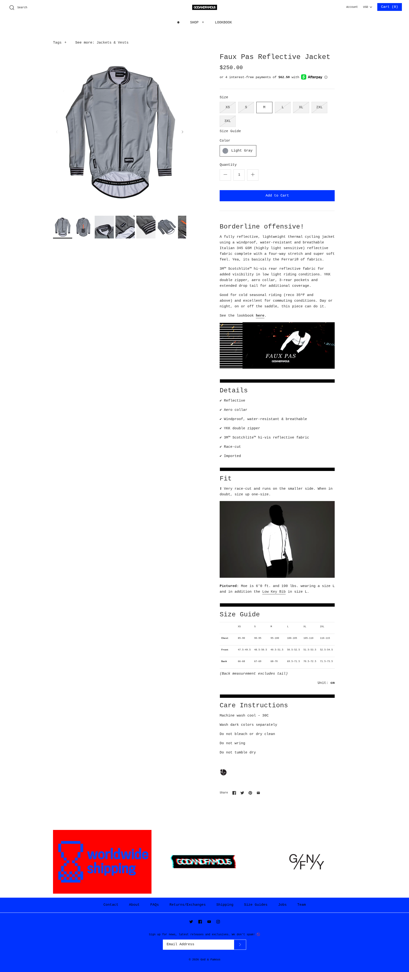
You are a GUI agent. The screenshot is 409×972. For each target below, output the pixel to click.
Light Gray (242, 151)
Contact (110, 905)
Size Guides (255, 905)
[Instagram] (218, 921)
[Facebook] (200, 921)
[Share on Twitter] (242, 793)
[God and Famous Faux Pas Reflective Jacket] (62, 227)
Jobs (282, 905)
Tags (60, 43)
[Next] (182, 132)
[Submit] (240, 945)
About (134, 905)
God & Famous (210, 959)
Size (224, 97)
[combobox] (367, 5)
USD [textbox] (367, 6)
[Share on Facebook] (234, 793)
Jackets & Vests (113, 43)
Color (225, 141)
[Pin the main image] (250, 793)
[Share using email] (258, 793)
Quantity (228, 165)
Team (301, 905)
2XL (319, 107)
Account (352, 7)
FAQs (154, 905)
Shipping (224, 905)
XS (228, 107)
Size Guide (230, 131)
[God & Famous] (204, 7)
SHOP (197, 23)
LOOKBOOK (223, 23)
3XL (227, 121)
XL (301, 107)
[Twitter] (191, 921)
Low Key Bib (274, 592)
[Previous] (57, 132)
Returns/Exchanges (187, 905)
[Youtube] (209, 921)
